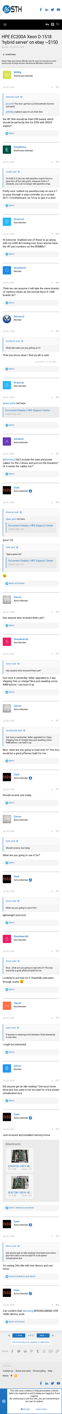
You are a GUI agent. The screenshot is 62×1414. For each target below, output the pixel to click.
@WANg (10, 112)
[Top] (11, 1376)
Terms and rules (23, 1371)
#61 (57, 87)
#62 (57, 162)
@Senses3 (9, 459)
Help (50, 1371)
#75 (57, 951)
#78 (57, 1129)
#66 (57, 397)
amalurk (19, 438)
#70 (57, 654)
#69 (57, 612)
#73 (57, 831)
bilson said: (11, 1246)
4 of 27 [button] (31, 1335)
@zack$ (10, 104)
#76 (57, 1018)
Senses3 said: (12, 97)
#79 (57, 1236)
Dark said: (10, 547)
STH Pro (7, 1366)
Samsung (28, 1310)
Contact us (8, 1371)
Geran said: (11, 664)
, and (21, 1208)
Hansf (17, 1003)
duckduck (20, 267)
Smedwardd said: (14, 730)
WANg (17, 72)
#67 (57, 454)
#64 (57, 282)
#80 (57, 1305)
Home (5, 1376)
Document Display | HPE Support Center (27, 410)
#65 (57, 331)
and (17, 583)
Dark (6, 47)
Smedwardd (21, 639)
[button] (5, 25)
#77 (57, 1080)
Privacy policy (39, 1371)
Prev (20, 1335)
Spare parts (9, 403)
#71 (57, 720)
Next (42, 1335)
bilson (17, 1065)
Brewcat (19, 219)
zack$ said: (11, 172)
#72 (57, 789)
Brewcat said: (12, 512)
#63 (57, 234)
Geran (17, 597)
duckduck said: (13, 341)
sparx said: (11, 1028)
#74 (57, 891)
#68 (57, 502)
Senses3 (19, 316)
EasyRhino (20, 147)
